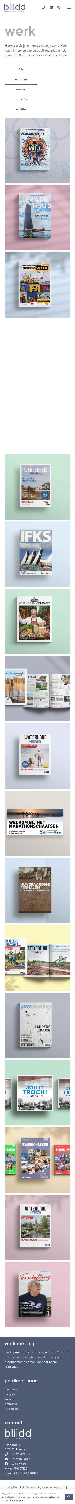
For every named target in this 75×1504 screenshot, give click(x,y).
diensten (11, 1389)
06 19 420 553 (21, 1454)
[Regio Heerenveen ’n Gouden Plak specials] (37, 688)
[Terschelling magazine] (37, 1294)
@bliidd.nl (19, 1464)
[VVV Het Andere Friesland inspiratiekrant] (37, 958)
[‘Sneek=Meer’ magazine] (37, 1160)
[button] (69, 7)
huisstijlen (12, 1409)
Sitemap (30, 1487)
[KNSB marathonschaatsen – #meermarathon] (37, 823)
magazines (12, 1394)
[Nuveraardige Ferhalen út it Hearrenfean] (37, 890)
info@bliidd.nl (21, 1459)
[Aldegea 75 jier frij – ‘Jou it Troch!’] (37, 1092)
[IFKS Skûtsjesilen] (37, 554)
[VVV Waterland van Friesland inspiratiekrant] (37, 756)
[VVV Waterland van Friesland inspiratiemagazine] (37, 1227)
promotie (11, 1404)
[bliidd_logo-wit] (37, 1434)
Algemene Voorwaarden (52, 1487)
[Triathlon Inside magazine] (37, 352)
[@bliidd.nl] (8, 1463)
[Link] (43, 7)
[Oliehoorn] (37, 621)
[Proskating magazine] (37, 1025)
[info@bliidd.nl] (8, 1458)
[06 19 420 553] (8, 1454)
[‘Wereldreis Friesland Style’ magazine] (37, 487)
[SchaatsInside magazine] (37, 150)
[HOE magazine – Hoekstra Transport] (37, 419)
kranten (10, 1399)
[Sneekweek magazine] (37, 285)
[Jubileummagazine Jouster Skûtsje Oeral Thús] (37, 217)
